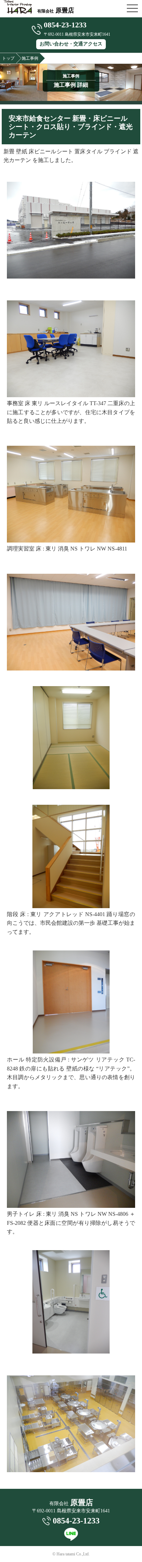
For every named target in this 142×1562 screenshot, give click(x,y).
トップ (8, 58)
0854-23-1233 (65, 24)
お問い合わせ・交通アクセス (71, 43)
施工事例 (30, 58)
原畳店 (55, 10)
